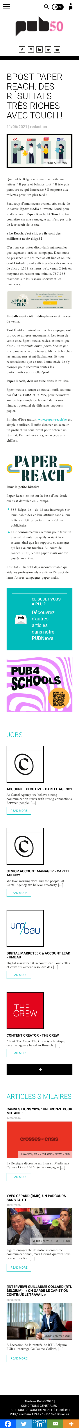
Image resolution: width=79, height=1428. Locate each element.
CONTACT (39, 1421)
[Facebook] (22, 49)
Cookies (62, 1410)
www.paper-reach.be (52, 420)
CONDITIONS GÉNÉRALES (39, 1405)
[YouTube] (57, 49)
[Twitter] (48, 49)
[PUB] (39, 29)
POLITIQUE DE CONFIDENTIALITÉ (32, 1410)
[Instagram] (31, 49)
